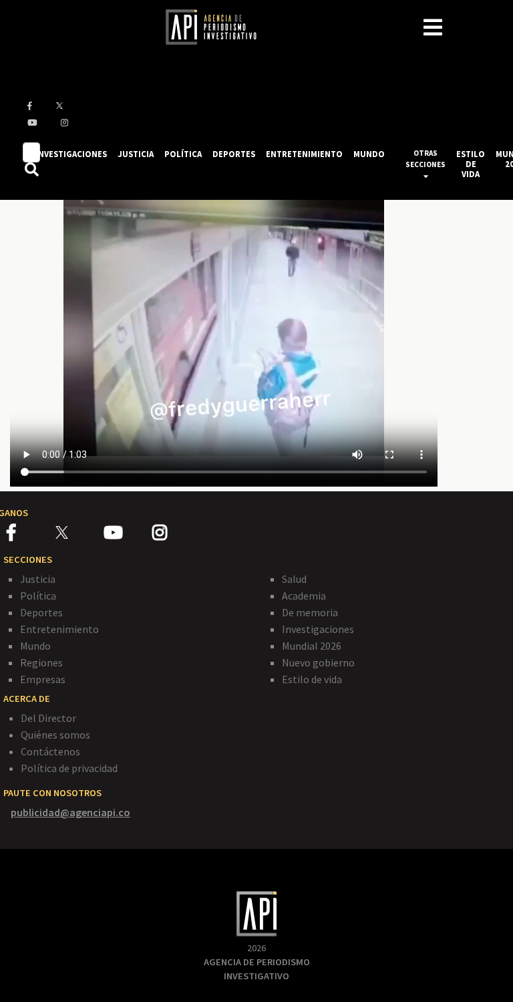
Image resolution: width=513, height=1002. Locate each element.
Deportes (41, 612)
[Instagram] (175, 534)
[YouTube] (128, 534)
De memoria (310, 612)
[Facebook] (31, 534)
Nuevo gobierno (318, 662)
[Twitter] (78, 532)
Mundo (35, 645)
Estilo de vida (312, 679)
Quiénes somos (55, 734)
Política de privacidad (69, 768)
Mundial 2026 (311, 645)
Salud (294, 579)
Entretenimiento (59, 629)
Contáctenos (50, 751)
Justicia (37, 579)
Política (38, 595)
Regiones (41, 662)
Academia (304, 595)
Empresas (42, 679)
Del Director (48, 718)
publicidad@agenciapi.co (70, 812)
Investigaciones (318, 629)
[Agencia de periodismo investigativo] (218, 26)
